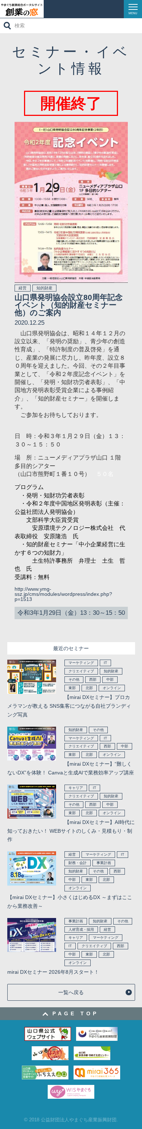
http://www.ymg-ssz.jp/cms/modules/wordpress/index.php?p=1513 (63, 594)
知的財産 (44, 288)
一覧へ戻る (71, 992)
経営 (23, 288)
